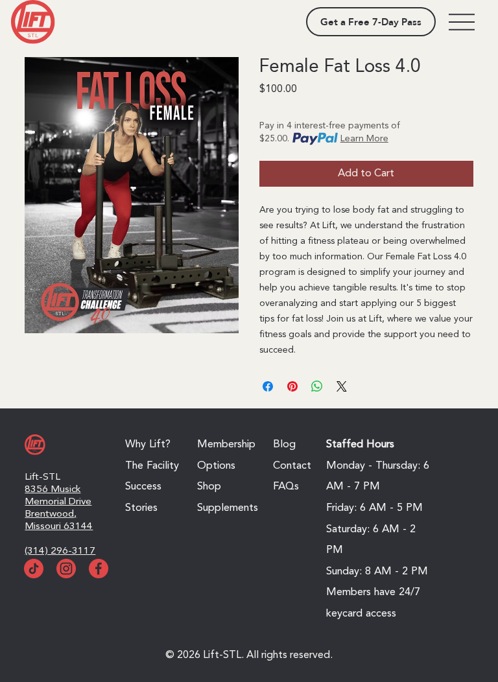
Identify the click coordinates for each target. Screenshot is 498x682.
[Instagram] (66, 568)
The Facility (152, 466)
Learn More (364, 138)
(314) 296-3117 (60, 551)
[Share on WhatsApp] (317, 386)
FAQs (286, 487)
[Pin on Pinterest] (292, 386)
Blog (284, 445)
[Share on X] (342, 386)
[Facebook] (98, 568)
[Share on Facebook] (268, 386)
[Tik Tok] (33, 568)
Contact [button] (292, 466)
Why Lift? (148, 445)
